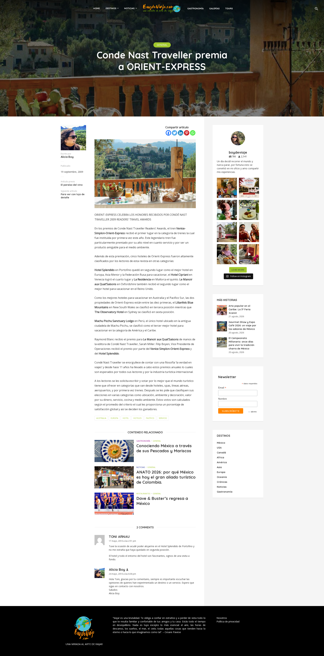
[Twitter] (174, 133)
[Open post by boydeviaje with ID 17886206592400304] (249, 254)
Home (96, 8)
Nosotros (222, 618)
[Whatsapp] (192, 133)
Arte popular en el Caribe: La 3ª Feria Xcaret (239, 309)
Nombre (222, 398)
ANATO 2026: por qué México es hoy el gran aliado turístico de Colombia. (166, 477)
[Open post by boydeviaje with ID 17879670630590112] (227, 210)
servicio (163, 418)
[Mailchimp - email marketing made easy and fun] (252, 411)
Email (222, 387)
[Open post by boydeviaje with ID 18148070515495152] (249, 188)
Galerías (214, 8)
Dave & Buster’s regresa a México (162, 501)
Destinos (110, 8)
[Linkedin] (180, 133)
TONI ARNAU (119, 536)
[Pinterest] (186, 133)
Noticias (129, 8)
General (162, 44)
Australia (101, 418)
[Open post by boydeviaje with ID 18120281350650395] (249, 210)
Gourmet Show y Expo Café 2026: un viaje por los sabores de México (242, 326)
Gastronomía (195, 8)
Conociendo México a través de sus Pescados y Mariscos (164, 448)
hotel (126, 418)
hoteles (137, 418)
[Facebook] (168, 133)
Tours (229, 8)
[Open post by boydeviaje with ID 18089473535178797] (227, 232)
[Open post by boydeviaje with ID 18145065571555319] (227, 188)
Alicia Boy (67, 156)
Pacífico (150, 418)
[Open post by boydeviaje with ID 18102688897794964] (227, 254)
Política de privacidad (228, 621)
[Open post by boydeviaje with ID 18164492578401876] (249, 232)
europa (114, 418)
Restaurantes (143, 493)
